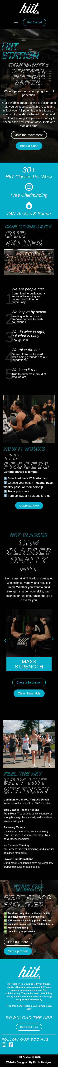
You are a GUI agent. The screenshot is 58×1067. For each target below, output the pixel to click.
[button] (16, 22)
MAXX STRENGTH (29, 664)
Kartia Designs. (42, 1062)
